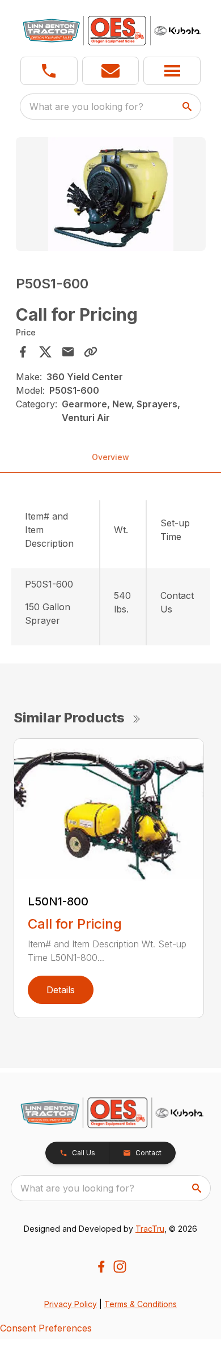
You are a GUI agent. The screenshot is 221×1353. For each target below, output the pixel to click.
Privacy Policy (70, 1304)
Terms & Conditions (140, 1304)
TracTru (149, 1228)
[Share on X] (45, 352)
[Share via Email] (68, 352)
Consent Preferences (46, 1328)
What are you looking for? (86, 106)
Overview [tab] (110, 457)
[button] (49, 71)
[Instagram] (120, 1266)
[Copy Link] (90, 352)
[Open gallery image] (111, 194)
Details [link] (60, 989)
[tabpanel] (111, 195)
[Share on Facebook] (22, 352)
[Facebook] (101, 1266)
